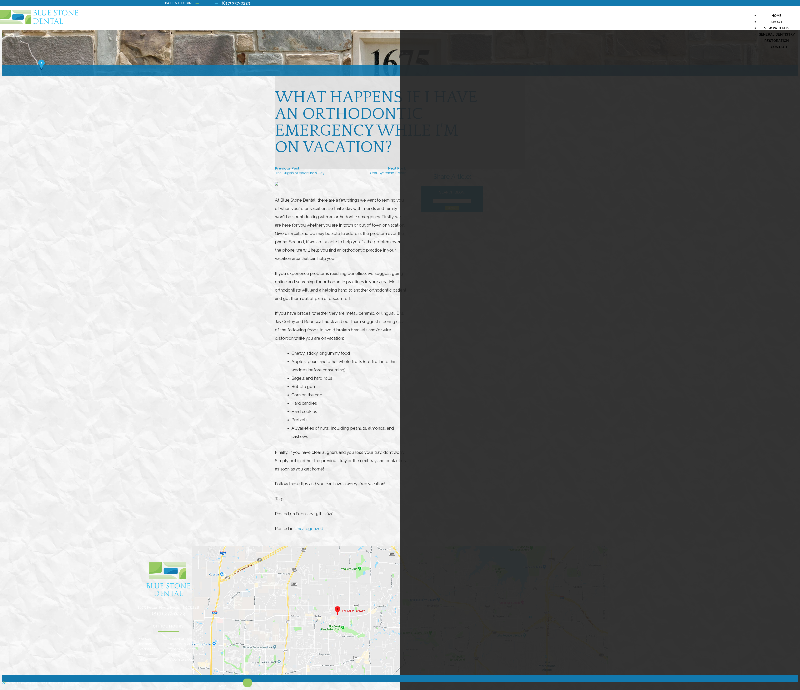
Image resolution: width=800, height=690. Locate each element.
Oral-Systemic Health (388, 173)
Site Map (72, 683)
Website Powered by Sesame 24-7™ (34, 683)
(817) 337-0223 (236, 3)
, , (168, 607)
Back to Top (230, 686)
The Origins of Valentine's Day (299, 173)
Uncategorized (308, 528)
